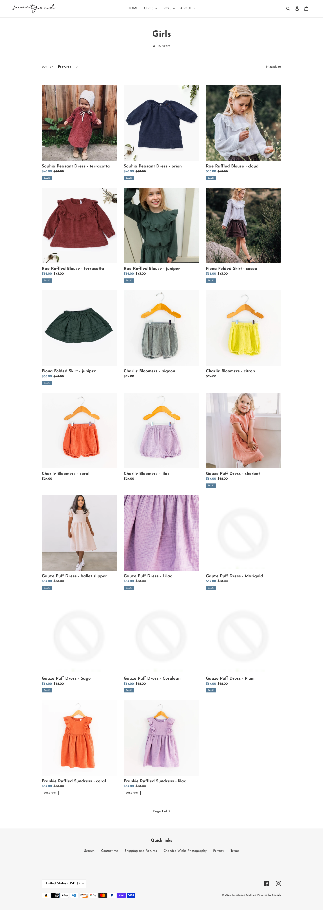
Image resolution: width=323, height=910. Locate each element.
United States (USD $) (63, 883)
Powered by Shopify (269, 895)
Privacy (218, 851)
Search (89, 851)
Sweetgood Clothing (244, 895)
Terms (234, 851)
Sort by (47, 67)
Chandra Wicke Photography (185, 851)
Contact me (109, 851)
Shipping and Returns (141, 851)
